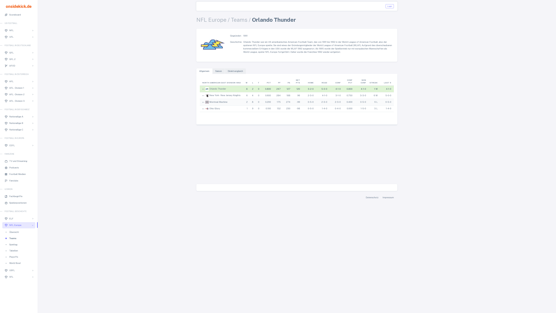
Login (389, 6)
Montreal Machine (218, 102)
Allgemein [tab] (204, 71)
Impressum (388, 197)
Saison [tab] (218, 71)
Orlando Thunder (217, 89)
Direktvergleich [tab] (235, 71)
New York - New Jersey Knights (224, 95)
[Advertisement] (297, 155)
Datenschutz (372, 197)
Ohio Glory (214, 108)
